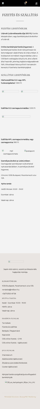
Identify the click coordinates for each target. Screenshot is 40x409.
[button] (36, 3)
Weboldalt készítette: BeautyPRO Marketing (20, 397)
